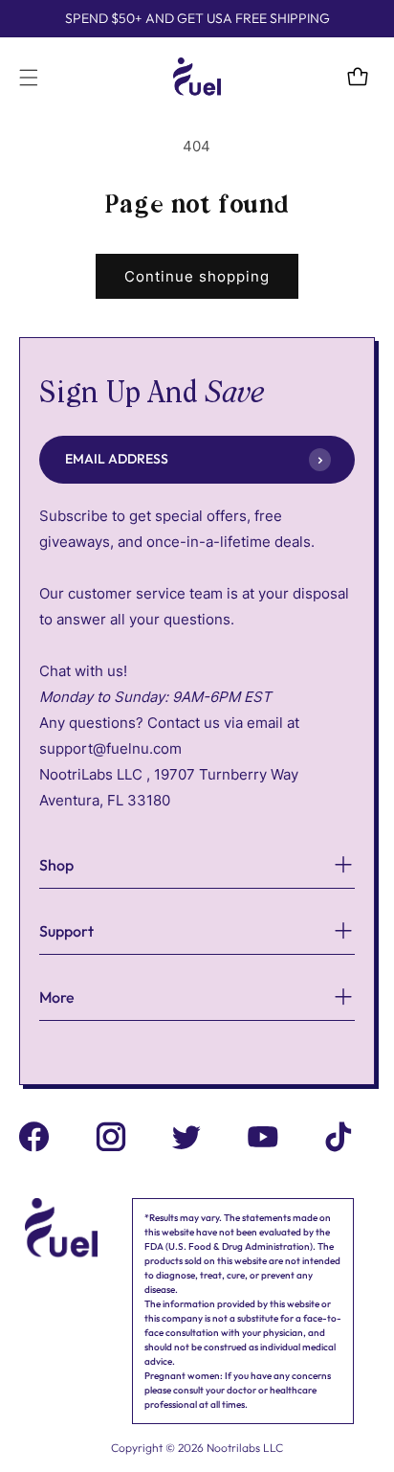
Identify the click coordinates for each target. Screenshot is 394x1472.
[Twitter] (186, 1140)
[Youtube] (263, 1140)
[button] (29, 78)
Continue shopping (197, 276)
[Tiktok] (338, 1140)
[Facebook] (34, 1140)
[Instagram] (111, 1140)
